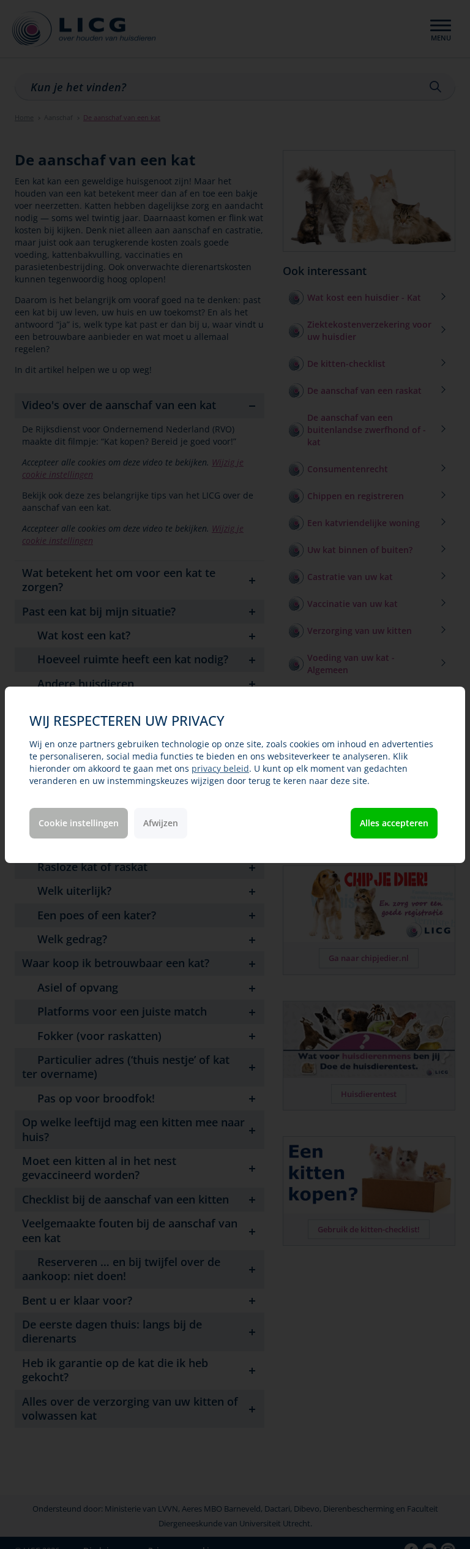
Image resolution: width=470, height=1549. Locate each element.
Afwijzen (160, 823)
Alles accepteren (394, 823)
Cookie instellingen (79, 823)
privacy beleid (220, 768)
